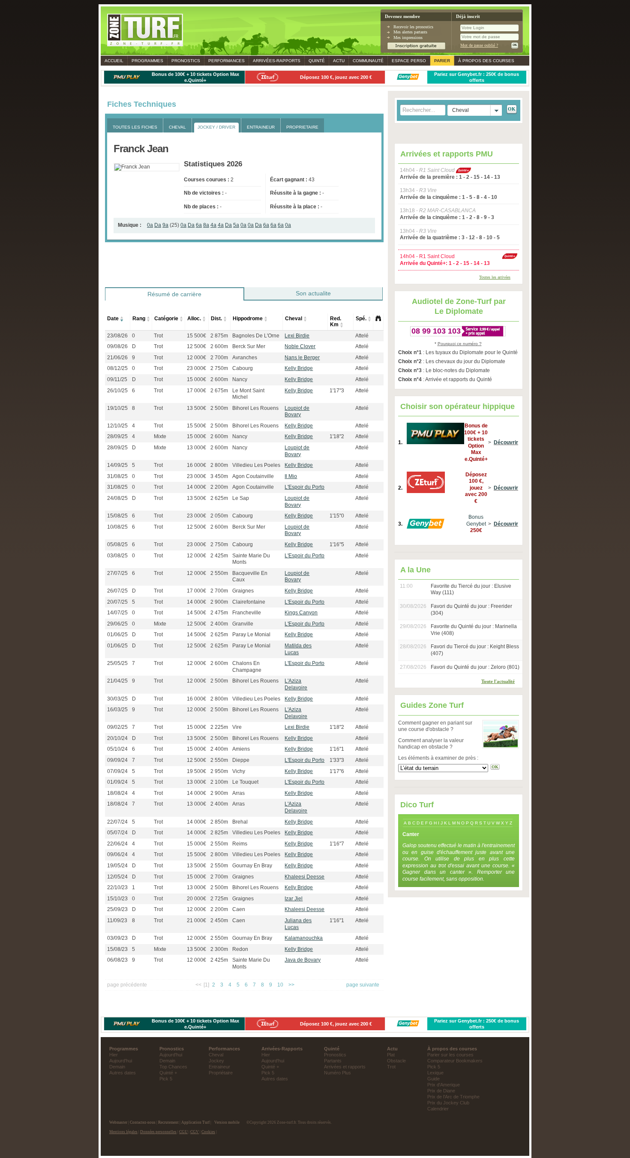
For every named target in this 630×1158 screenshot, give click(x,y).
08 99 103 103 (436, 331)
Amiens (241, 749)
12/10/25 (117, 426)
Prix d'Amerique (443, 1084)
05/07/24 (117, 833)
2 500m (219, 408)
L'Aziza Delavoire (296, 684)
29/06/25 (117, 624)
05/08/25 (117, 544)
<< (198, 985)
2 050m (219, 516)
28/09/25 (117, 436)
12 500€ (196, 346)
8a (206, 225)
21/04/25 (117, 681)
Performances (226, 60)
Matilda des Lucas (298, 649)
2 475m (219, 613)
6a (199, 225)
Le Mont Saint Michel (248, 394)
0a (150, 225)
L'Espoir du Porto (304, 487)
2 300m (219, 949)
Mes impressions (408, 37)
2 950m (219, 771)
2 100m (219, 782)
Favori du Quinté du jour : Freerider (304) (471, 609)
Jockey (216, 1060)
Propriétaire (221, 1072)
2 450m (219, 920)
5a (236, 225)
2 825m (219, 833)
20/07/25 (117, 602)
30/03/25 (117, 699)
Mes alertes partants (410, 32)
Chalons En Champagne (246, 666)
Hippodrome (248, 319)
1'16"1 (337, 749)
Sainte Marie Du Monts (251, 559)
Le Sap (240, 498)
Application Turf (195, 1122)
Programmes (147, 60)
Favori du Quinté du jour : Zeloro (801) (475, 667)
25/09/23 (117, 909)
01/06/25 (117, 635)
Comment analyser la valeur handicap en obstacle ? (431, 743)
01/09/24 (117, 782)
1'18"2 (337, 436)
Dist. (216, 319)
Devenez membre (402, 16)
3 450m (219, 476)
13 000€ (196, 448)
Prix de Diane (441, 1090)
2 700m (219, 358)
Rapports (276, 60)
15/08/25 (117, 516)
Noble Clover (300, 346)
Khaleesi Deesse (304, 877)
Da (157, 225)
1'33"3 (337, 760)
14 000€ (196, 487)
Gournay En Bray (252, 866)
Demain (117, 1066)
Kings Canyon (301, 613)
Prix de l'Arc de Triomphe (453, 1096)
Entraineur (219, 1066)
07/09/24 (117, 771)
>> (291, 985)
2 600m (219, 346)
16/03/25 (117, 710)
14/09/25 (117, 465)
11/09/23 (117, 920)
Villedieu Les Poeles (256, 465)
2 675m (219, 391)
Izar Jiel (294, 899)
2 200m (219, 487)
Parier (442, 60)
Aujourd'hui (120, 1060)
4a (213, 225)
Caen (238, 909)
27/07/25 (117, 573)
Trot (158, 336)
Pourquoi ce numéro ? (460, 343)
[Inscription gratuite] (416, 48)
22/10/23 (117, 887)
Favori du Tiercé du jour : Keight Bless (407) (475, 650)
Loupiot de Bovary (297, 411)
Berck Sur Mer (248, 346)
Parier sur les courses (450, 1054)
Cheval (293, 319)
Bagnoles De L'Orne (255, 336)
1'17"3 (337, 391)
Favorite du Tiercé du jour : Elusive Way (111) (471, 589)
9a (165, 225)
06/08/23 (117, 960)
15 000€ (196, 379)
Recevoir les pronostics (413, 26)
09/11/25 (117, 379)
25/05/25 (117, 663)
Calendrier (438, 1108)
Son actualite (313, 293)
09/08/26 (117, 346)
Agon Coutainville (253, 476)
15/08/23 (117, 949)
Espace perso (409, 60)
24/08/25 (117, 498)
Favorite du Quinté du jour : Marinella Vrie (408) (474, 629)
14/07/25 (117, 613)
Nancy (239, 379)
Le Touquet (245, 782)
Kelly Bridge (299, 368)
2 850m (219, 822)
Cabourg (242, 368)
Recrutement (168, 1122)
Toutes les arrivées (494, 277)
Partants (333, 1060)
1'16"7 (337, 844)
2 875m (219, 336)
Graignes (243, 591)
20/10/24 (117, 738)
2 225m (219, 727)
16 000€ (196, 465)
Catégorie (166, 319)
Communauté (368, 60)
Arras (238, 793)
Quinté (317, 60)
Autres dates (122, 1072)
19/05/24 (117, 866)
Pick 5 (165, 1078)
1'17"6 (337, 771)
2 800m (219, 465)
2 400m (219, 624)
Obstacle (396, 1060)
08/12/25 (117, 368)
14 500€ (196, 613)
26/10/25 (117, 391)
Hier (113, 1054)
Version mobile (227, 1122)
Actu (339, 60)
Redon (240, 949)
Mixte (160, 436)
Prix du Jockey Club (448, 1102)
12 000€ (196, 358)
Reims (239, 844)
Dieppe (240, 760)
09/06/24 (117, 854)
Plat (391, 1054)
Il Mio (291, 476)
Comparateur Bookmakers (455, 1060)
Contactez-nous (143, 1122)
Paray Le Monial (251, 635)
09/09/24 (117, 760)
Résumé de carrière (174, 294)
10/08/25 (117, 527)
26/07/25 (117, 591)
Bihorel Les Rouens (255, 408)
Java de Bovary (303, 960)
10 (280, 985)
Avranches (244, 358)
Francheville (246, 613)
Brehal (240, 822)
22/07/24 (117, 822)
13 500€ (196, 408)
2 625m (219, 498)
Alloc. (194, 319)
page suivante (362, 985)
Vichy (238, 771)
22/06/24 (117, 844)
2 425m (219, 556)
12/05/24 (117, 877)
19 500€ (196, 771)
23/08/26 (117, 336)
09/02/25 (117, 727)
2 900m (219, 602)
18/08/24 (117, 793)
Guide (433, 1078)
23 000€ (196, 368)
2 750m (219, 368)
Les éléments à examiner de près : (438, 758)
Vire (237, 727)
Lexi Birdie (297, 336)
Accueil (114, 60)
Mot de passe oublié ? (479, 45)
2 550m (219, 573)
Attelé (362, 336)
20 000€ (196, 899)
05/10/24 (117, 749)
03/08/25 (117, 556)
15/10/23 (117, 899)
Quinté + (168, 1072)
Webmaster (118, 1122)
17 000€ (196, 391)
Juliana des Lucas (298, 923)
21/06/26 (117, 358)
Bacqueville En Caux (249, 576)
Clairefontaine (248, 602)
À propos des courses (486, 60)
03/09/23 (117, 938)
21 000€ (196, 920)
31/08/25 (117, 476)
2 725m (219, 899)
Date (113, 319)
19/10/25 (117, 408)
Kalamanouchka (304, 938)
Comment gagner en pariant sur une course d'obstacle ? (435, 726)
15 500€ (196, 336)
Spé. (361, 319)
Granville (242, 624)
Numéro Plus (337, 1072)
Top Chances (173, 1066)
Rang (138, 319)
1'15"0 (337, 516)
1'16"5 (337, 544)
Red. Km (335, 322)
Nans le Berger (302, 358)
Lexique (435, 1072)
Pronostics (185, 60)
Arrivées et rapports (345, 1066)
